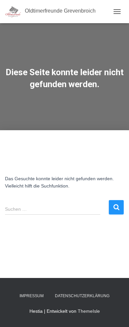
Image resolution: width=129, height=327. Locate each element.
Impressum (32, 296)
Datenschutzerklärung (82, 296)
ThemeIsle (89, 311)
